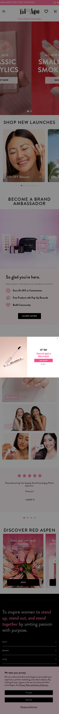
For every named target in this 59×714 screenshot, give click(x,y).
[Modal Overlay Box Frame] (29, 357)
